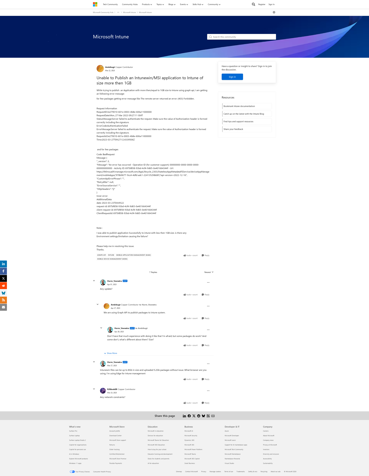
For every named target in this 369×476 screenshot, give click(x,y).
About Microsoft (268, 435)
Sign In (272, 4)
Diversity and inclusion (271, 454)
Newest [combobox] (209, 272)
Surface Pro (73, 431)
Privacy (203, 471)
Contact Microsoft (191, 471)
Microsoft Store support (117, 440)
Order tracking (114, 449)
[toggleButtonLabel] (274, 12)
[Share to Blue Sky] (203, 415)
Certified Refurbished (116, 454)
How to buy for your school (157, 449)
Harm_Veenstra (114, 281)
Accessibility (267, 459)
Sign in (232, 76)
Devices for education (155, 435)
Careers (266, 431)
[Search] (253, 4)
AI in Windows (74, 454)
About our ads (275, 471)
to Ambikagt (141, 328)
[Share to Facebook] (189, 415)
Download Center (115, 435)
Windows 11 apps (75, 463)
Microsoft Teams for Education (158, 440)
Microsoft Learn (230, 440)
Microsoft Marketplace (233, 454)
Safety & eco (252, 471)
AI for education (153, 463)
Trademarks (241, 471)
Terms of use (228, 471)
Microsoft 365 (189, 445)
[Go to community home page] (95, 4)
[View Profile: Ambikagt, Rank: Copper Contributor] (100, 68)
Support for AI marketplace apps (236, 445)
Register (261, 4)
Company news (268, 440)
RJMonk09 (112, 389)
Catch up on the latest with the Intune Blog (244, 113)
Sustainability (268, 463)
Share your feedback (233, 129)
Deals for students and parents (158, 459)
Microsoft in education (155, 431)
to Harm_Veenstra (148, 304)
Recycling (264, 471)
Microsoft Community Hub (103, 12)
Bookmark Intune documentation (239, 106)
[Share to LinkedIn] (184, 415)
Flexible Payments (115, 463)
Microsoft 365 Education (156, 445)
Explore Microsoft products (78, 459)
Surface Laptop (74, 435)
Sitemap (179, 471)
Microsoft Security (190, 435)
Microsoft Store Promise (117, 459)
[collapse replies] (94, 280)
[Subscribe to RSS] (208, 415)
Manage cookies (215, 471)
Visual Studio (229, 463)
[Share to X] (193, 415)
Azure (227, 431)
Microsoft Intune (129, 12)
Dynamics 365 (189, 440)
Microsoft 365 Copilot (192, 459)
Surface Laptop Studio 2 (77, 440)
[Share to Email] (212, 415)
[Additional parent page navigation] (118, 12)
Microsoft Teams (190, 454)
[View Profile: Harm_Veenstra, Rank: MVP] (103, 282)
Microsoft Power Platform (193, 449)
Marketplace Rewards (232, 459)
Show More (112, 353)
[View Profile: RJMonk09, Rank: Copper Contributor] (103, 391)
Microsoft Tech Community (234, 449)
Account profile (114, 431)
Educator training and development (160, 454)
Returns (112, 445)
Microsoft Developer (232, 435)
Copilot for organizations (77, 445)
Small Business (189, 463)
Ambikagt (110, 67)
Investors (266, 449)
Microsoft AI (188, 431)
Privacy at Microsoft (270, 445)
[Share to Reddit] (198, 415)
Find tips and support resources (238, 121)
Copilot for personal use (77, 449)
